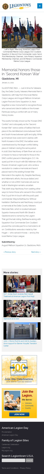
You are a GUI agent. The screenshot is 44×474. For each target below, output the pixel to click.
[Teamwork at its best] (22, 308)
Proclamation (7, 432)
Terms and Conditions (10, 468)
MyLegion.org (7, 451)
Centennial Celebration (10, 444)
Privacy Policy (25, 468)
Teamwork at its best (11, 319)
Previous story (10, 252)
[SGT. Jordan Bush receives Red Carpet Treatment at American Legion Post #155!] (22, 283)
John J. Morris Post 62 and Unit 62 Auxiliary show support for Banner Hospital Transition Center (20, 343)
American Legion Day (10, 435)
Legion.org (6, 447)
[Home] (17, 6)
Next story (35, 252)
